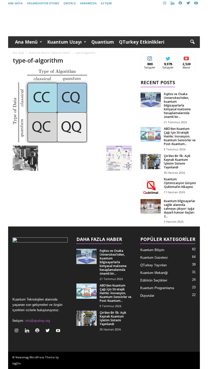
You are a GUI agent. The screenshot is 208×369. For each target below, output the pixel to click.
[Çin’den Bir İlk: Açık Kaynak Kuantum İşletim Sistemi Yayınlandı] (151, 161)
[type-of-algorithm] (72, 106)
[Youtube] (196, 3)
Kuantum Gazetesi (154, 257)
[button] (192, 42)
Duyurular (147, 295)
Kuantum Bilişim (152, 250)
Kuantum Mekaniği (154, 273)
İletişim (106, 3)
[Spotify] (180, 3)
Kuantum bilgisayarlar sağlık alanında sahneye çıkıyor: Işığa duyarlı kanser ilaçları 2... (179, 208)
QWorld (69, 3)
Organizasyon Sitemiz (43, 3)
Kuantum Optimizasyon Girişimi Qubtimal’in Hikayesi (180, 183)
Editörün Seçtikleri (153, 280)
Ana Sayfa (15, 3)
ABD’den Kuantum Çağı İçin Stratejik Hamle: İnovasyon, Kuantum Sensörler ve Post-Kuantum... (180, 136)
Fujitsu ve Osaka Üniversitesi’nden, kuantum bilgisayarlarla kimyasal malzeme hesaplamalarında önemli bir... (177, 105)
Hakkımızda (88, 3)
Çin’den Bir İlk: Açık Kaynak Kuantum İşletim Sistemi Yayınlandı (177, 161)
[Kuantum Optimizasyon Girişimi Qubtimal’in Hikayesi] (151, 187)
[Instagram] (165, 3)
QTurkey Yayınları (153, 265)
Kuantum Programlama (157, 288)
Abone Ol (186, 57)
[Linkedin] (172, 3)
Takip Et (149, 57)
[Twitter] (188, 3)
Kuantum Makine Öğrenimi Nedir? (50, 53)
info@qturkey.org (37, 321)
